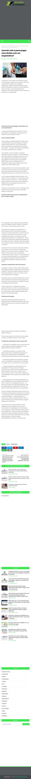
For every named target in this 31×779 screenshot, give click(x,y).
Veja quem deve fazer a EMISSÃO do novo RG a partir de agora (18, 623)
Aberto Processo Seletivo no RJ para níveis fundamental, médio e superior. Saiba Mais (17, 609)
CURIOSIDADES (5, 679)
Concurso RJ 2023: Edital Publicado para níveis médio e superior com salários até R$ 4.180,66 (18, 580)
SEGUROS (4, 713)
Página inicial (5, 46)
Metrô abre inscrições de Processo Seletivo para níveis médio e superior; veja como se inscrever (18, 587)
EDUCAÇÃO (4, 689)
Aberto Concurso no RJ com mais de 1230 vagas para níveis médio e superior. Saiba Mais (18, 478)
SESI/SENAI (4, 715)
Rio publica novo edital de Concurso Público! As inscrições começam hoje (17, 630)
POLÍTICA (4, 706)
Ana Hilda (4, 58)
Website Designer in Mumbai (20, 777)
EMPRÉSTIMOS (12, 46)
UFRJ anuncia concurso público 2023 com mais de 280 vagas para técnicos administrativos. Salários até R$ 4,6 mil (18, 595)
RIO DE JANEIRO (5, 708)
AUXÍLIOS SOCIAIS (6, 671)
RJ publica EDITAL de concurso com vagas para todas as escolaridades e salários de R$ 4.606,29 (18, 573)
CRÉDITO (4, 676)
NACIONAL (4, 703)
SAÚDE (3, 711)
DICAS (8, 444)
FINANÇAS (4, 696)
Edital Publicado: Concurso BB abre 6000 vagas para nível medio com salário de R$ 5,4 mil (18, 602)
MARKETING (4, 701)
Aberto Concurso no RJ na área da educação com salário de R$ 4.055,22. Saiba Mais (17, 471)
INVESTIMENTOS (5, 698)
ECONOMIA (4, 686)
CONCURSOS (5, 674)
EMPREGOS (4, 691)
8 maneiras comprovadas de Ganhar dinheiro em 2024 (17, 485)
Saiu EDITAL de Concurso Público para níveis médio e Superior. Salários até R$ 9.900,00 (18, 637)
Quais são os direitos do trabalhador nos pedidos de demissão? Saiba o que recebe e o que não (18, 617)
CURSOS (4, 681)
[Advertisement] (15, 22)
